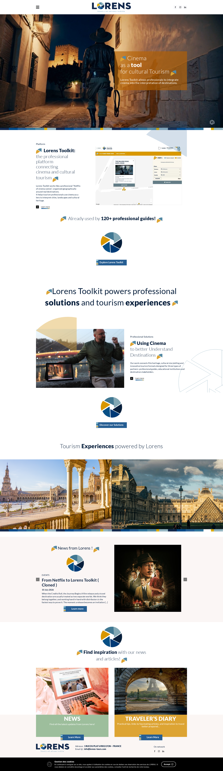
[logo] (111, 3)
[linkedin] (185, 7)
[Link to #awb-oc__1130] (58, 7)
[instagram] (180, 7)
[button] (59, 207)
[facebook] (175, 7)
